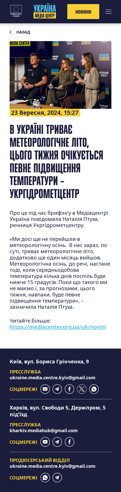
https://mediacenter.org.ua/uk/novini (58, 326)
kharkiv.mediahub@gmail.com (44, 430)
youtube (45, 389)
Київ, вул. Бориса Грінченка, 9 (49, 361)
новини (83, 11)
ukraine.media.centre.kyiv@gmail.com (52, 377)
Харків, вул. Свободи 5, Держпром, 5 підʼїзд (58, 411)
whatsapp (94, 389)
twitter (81, 389)
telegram (57, 389)
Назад (23, 32)
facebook (69, 389)
